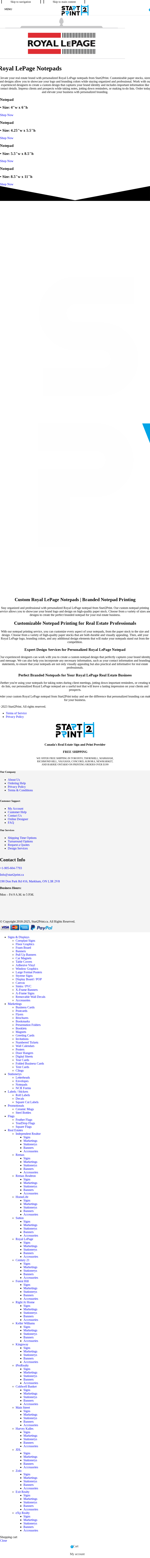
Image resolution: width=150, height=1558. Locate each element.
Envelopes (22, 1081)
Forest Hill (22, 1281)
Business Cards (25, 1007)
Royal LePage (24, 1239)
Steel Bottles (23, 1112)
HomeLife (22, 1197)
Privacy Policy (15, 716)
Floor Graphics (25, 944)
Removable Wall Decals (30, 996)
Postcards (21, 1010)
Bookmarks (23, 1021)
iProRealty (22, 1365)
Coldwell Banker (26, 1386)
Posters (20, 1049)
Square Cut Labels (27, 1102)
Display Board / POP (29, 979)
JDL (18, 1449)
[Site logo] (75, 15)
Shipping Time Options (22, 837)
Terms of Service (16, 713)
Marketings (30, 1140)
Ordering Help (17, 783)
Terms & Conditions (20, 790)
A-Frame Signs (25, 993)
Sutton (20, 1218)
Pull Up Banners (26, 954)
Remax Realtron (26, 1175)
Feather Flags (24, 1119)
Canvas (20, 982)
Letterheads (23, 1077)
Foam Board (23, 947)
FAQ (11, 822)
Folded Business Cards (30, 1063)
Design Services (18, 848)
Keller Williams (25, 1323)
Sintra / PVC (23, 986)
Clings (20, 1070)
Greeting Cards (25, 1035)
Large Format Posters (29, 972)
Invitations (22, 1039)
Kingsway (22, 1344)
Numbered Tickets (27, 1042)
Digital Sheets (24, 1056)
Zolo (18, 1470)
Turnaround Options (20, 841)
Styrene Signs (24, 975)
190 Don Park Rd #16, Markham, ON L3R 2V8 (30, 881)
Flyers (19, 1014)
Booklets (21, 1028)
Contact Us (15, 815)
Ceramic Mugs (25, 1109)
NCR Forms (23, 1088)
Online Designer (18, 819)
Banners (21, 951)
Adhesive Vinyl (25, 965)
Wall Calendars (25, 1046)
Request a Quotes (18, 844)
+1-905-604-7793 (11, 868)
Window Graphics (27, 968)
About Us (14, 779)
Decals (20, 1098)
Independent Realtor (28, 1133)
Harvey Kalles (24, 1428)
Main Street (23, 1407)
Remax (20, 1154)
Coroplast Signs (25, 940)
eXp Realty (23, 1513)
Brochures (22, 1017)
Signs (26, 1137)
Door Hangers (24, 1053)
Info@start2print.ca (12, 874)
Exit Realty (22, 1491)
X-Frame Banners (27, 989)
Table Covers (24, 961)
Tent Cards (22, 1067)
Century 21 (22, 1260)
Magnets (21, 1032)
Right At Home (25, 1302)
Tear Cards (22, 1060)
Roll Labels (23, 1095)
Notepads (21, 1084)
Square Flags (24, 1126)
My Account (15, 808)
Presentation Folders (28, 1025)
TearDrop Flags (25, 1123)
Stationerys (30, 1144)
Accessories (23, 1000)
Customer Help (17, 812)
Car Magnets (23, 958)
